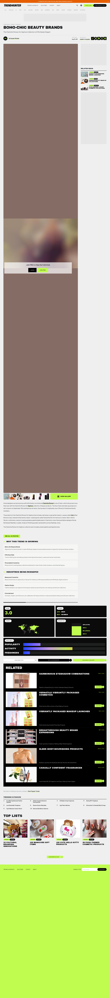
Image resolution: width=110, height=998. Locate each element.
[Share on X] (101, 38)
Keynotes (82, 10)
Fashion (69, 10)
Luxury (63, 10)
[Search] (77, 5)
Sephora (30, 506)
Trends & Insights (32, 5)
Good (57, 10)
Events (52, 5)
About (58, 5)
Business (47, 10)
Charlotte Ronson (48, 503)
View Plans (88, 5)
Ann (72, 515)
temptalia (87, 39)
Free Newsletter (100, 5)
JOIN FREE (43, 270)
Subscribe (102, 869)
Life (25, 10)
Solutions (44, 5)
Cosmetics (18, 24)
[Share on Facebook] (98, 38)
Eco (53, 10)
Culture (30, 10)
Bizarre (76, 10)
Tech (20, 10)
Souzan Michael (14, 38)
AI (16, 10)
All (5, 10)
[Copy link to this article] (92, 38)
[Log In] (81, 5)
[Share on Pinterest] (105, 38)
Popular (11, 10)
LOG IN (32, 270)
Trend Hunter (6, 24)
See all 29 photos (11, 536)
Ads (42, 10)
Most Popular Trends (33, 791)
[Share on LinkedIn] (95, 38)
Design (36, 10)
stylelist (82, 39)
